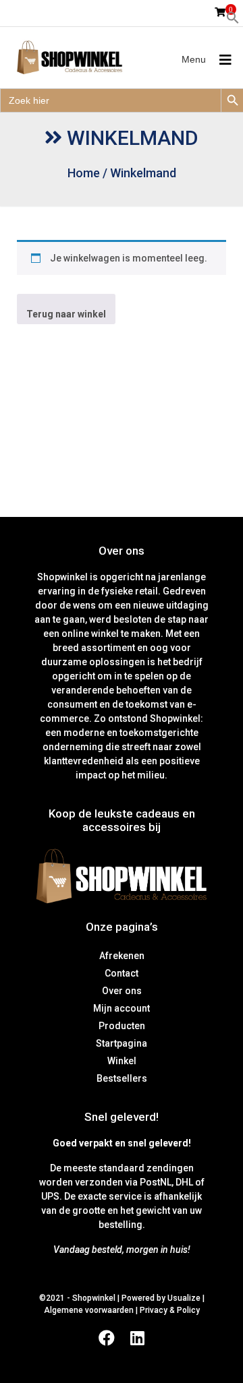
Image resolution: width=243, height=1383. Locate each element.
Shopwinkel (94, 1298)
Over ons (122, 990)
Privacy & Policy (170, 1310)
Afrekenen (121, 955)
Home (84, 173)
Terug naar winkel (66, 314)
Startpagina (121, 1043)
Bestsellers (122, 1078)
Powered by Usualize (161, 1298)
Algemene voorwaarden (89, 1310)
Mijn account (121, 1008)
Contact (121, 973)
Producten (122, 1025)
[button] (233, 16)
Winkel (121, 1060)
